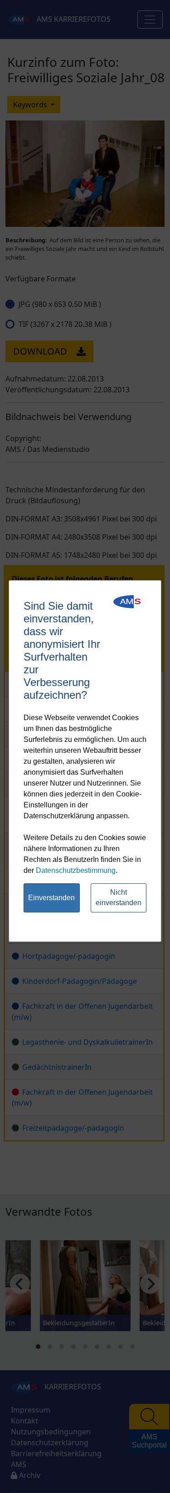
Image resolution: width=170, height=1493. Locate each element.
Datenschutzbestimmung (76, 870)
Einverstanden (51, 898)
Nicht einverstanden (118, 897)
